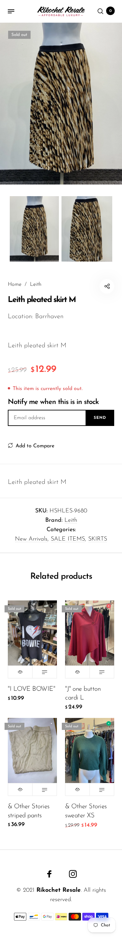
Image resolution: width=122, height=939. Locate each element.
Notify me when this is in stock (53, 402)
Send (100, 418)
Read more (44, 671)
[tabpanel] (61, 103)
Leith (70, 520)
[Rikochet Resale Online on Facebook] (49, 874)
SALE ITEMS (68, 539)
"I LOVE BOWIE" (31, 689)
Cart (110, 11)
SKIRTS (97, 539)
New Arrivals (31, 539)
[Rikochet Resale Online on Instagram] (73, 874)
